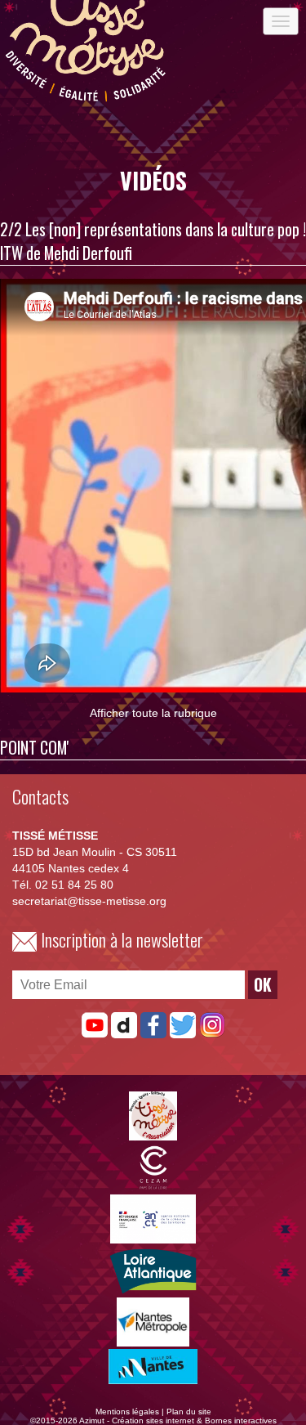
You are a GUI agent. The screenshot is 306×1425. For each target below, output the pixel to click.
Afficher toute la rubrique (153, 712)
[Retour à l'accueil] (85, 104)
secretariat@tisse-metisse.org (89, 900)
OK (263, 985)
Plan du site (188, 1411)
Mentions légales (127, 1411)
